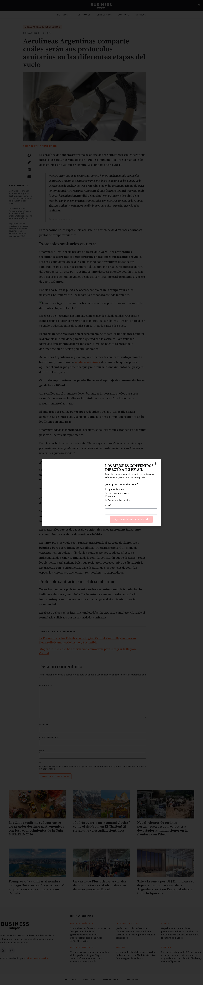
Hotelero (112, 496)
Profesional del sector (119, 500)
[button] (157, 463)
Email (108, 505)
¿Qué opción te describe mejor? (121, 484)
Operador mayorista (118, 493)
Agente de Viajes (116, 489)
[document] (101, 492)
